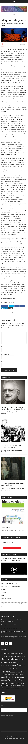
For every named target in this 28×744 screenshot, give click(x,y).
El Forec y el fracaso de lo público (9, 624)
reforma (21, 683)
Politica (21, 680)
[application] (14, 570)
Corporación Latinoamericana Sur (14, 9)
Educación (6, 668)
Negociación (9, 677)
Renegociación (17, 685)
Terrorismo (8, 688)
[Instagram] (6, 643)
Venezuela (17, 688)
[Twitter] (2, 643)
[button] (14, 570)
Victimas (3, 592)
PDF (2, 46)
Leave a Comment (5, 451)
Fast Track (17, 672)
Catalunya (14, 656)
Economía (21, 665)
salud (3, 688)
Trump (12, 688)
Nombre (4, 347)
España (13, 672)
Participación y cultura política (9, 583)
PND (13, 680)
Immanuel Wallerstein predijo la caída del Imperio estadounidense (13, 408)
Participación (4, 680)
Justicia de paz (10, 674)
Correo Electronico (8, 542)
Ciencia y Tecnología (22, 656)
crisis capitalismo (5, 662)
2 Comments (21, 530)
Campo (9, 656)
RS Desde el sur (16, 312)
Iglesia (22, 672)
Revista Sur (9, 312)
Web (2, 362)
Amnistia (12, 653)
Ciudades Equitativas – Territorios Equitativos (13, 604)
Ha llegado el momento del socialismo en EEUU (11, 446)
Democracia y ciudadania (7, 601)
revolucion (22, 685)
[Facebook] (10, 643)
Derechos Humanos (8, 665)
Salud (2, 595)
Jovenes (3, 589)
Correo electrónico (6, 354)
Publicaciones (5, 607)
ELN (11, 672)
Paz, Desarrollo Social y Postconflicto (11, 586)
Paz (9, 680)
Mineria (3, 677)
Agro (10, 653)
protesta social (15, 683)
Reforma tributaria (5, 685)
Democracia (15, 662)
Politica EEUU (6, 683)
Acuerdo (5, 653)
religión (12, 685)
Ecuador (2, 668)
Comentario (4, 331)
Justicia (3, 674)
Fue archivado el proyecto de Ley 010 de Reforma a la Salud (13, 559)
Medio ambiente (19, 674)
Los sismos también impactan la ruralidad (11, 628)
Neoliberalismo (19, 677)
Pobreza (16, 680)
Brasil (16, 653)
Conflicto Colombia (9, 659)
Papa (25, 677)
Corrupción (21, 659)
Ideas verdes (6, 527)
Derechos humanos (6, 598)
